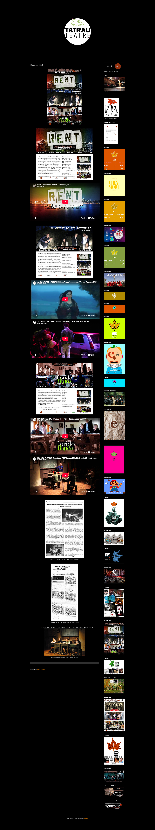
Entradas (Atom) (41, 669)
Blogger (86, 818)
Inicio (64, 667)
